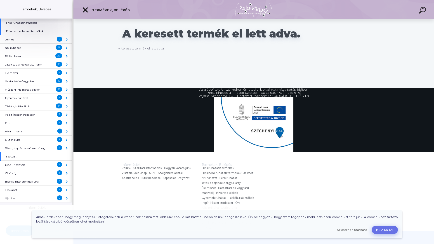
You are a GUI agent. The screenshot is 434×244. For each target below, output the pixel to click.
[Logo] (253, 9)
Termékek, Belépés (110, 10)
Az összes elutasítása (352, 230)
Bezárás (385, 230)
